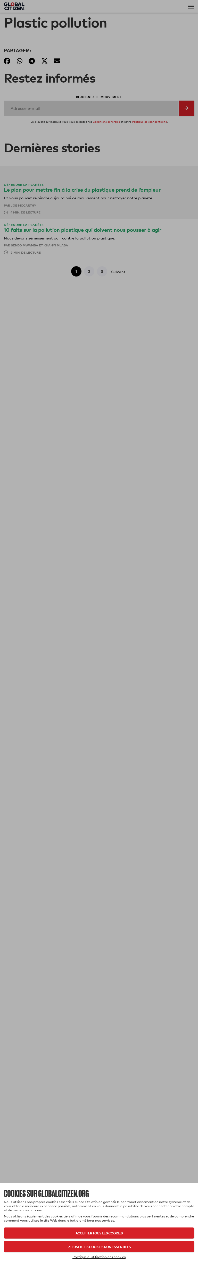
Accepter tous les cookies (99, 1233)
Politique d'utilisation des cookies (99, 1257)
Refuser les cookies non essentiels (99, 1246)
